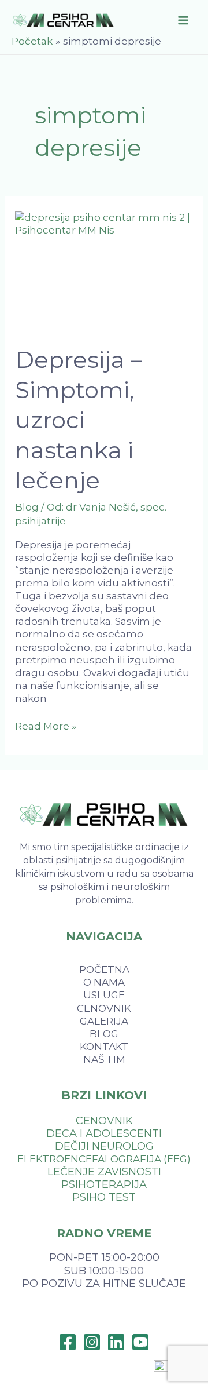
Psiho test (104, 1197)
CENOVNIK (104, 1008)
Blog (27, 507)
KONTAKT (104, 1046)
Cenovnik (104, 1120)
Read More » (45, 726)
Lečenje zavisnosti (104, 1171)
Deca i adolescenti (104, 1133)
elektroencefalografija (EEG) (104, 1159)
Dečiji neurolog (104, 1146)
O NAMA (104, 982)
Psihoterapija (104, 1184)
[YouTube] (140, 1342)
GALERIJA (104, 1021)
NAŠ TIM (104, 1059)
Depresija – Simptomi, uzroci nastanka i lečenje (78, 419)
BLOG (104, 1034)
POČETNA (104, 969)
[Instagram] (92, 1342)
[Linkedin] (116, 1342)
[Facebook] (67, 1342)
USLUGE (104, 995)
